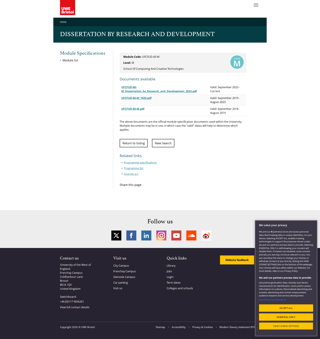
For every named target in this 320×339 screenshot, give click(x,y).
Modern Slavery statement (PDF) (238, 327)
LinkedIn (146, 235)
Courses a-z (131, 174)
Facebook (131, 235)
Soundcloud (191, 235)
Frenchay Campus (124, 271)
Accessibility (179, 327)
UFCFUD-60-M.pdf (132, 109)
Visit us (117, 288)
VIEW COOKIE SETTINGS (286, 326)
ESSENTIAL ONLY (286, 317)
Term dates (174, 282)
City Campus (121, 265)
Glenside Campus (124, 277)
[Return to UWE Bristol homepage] (67, 7)
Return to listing (133, 143)
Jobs (169, 271)
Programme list (133, 168)
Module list (70, 60)
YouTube (176, 235)
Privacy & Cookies (202, 327)
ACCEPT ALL (286, 308)
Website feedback (237, 260)
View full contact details (75, 307)
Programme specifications (140, 162)
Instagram (161, 235)
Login (170, 277)
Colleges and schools (180, 288)
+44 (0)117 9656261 (72, 301)
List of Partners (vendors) (272, 299)
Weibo (206, 235)
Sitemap (160, 327)
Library (171, 265)
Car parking (120, 282)
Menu (256, 5)
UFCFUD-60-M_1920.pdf (136, 98)
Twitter (116, 235)
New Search (163, 143)
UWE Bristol (88, 327)
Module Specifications (82, 53)
